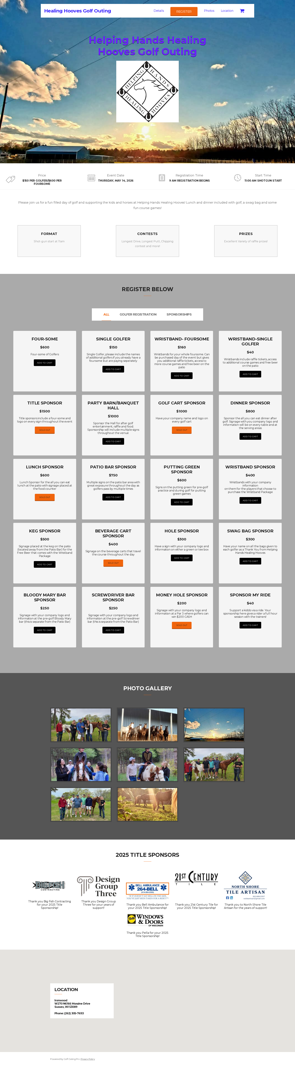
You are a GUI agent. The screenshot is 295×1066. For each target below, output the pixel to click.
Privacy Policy (88, 1059)
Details (159, 11)
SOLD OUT (44, 430)
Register (184, 11)
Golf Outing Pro (72, 1059)
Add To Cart (44, 362)
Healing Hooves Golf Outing (77, 11)
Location (227, 11)
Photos (209, 11)
